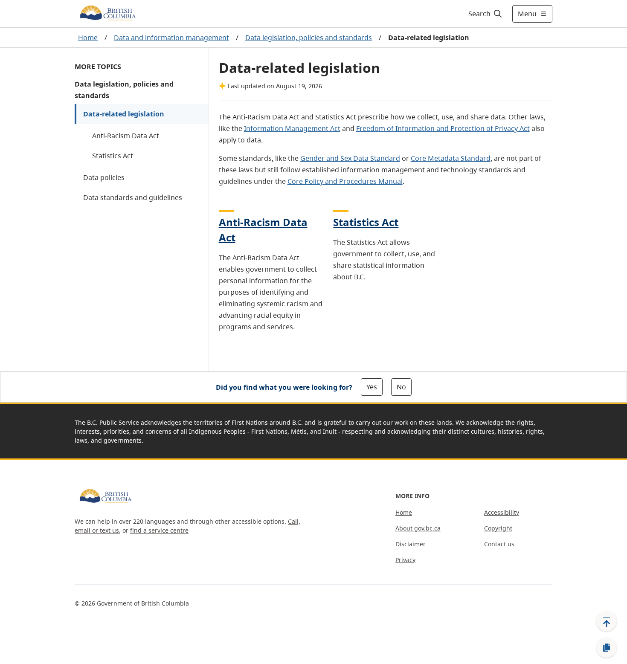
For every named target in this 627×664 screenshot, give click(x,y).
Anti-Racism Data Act (125, 135)
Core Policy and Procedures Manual (345, 181)
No (401, 386)
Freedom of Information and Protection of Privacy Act (443, 128)
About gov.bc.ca (418, 528)
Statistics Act (112, 155)
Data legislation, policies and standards (308, 37)
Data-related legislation (123, 114)
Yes (371, 386)
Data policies (104, 177)
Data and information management (171, 37)
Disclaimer (410, 544)
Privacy (405, 560)
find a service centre (159, 530)
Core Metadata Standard (451, 158)
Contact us (499, 544)
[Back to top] (606, 621)
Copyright (498, 528)
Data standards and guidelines (132, 197)
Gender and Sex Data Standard (350, 158)
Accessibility (501, 512)
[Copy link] (606, 648)
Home (88, 37)
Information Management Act (292, 128)
